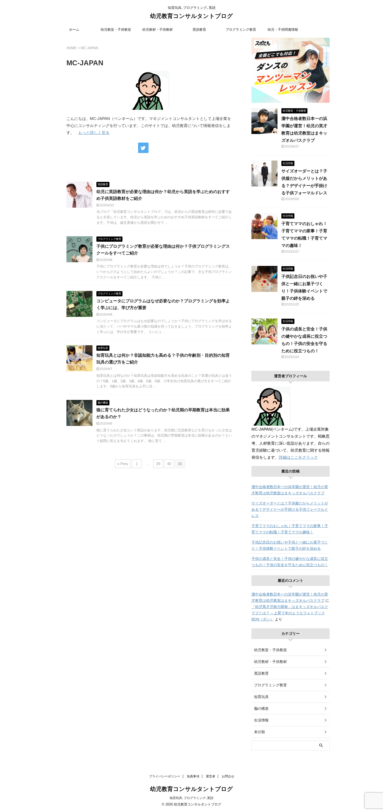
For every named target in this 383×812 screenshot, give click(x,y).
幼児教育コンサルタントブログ (191, 16)
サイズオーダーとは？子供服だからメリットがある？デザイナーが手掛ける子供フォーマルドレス (289, 509)
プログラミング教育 (241, 29)
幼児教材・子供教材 (157, 29)
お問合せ (228, 776)
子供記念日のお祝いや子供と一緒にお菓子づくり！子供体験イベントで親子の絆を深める (289, 545)
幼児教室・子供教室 (116, 29)
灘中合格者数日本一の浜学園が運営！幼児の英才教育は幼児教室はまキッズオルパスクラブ (289, 490)
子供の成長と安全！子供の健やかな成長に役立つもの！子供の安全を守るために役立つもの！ (289, 562)
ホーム (74, 29)
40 (169, 464)
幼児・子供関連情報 (283, 29)
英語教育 (199, 29)
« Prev (122, 464)
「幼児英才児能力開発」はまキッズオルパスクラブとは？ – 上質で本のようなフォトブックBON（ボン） (289, 613)
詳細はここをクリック (298, 457)
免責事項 (193, 776)
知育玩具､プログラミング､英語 (191, 798)
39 (158, 464)
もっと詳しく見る (93, 132)
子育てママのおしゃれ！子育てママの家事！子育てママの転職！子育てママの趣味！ (289, 529)
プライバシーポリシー (164, 776)
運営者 (210, 776)
